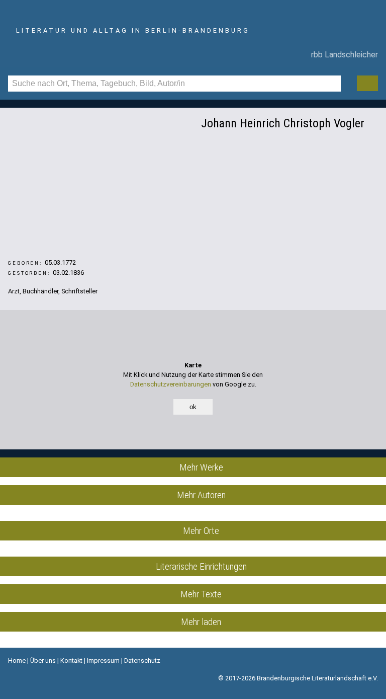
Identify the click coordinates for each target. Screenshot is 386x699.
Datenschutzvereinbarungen (170, 384)
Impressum (103, 660)
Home (17, 660)
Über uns (43, 660)
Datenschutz (142, 660)
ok (193, 407)
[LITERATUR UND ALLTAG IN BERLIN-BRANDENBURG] (193, 17)
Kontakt (71, 660)
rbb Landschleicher (342, 54)
